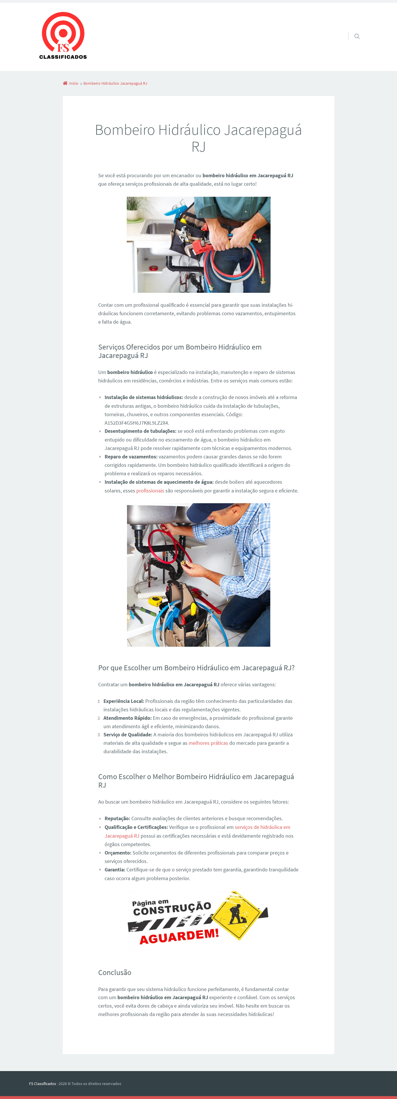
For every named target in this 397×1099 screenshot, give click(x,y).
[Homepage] (63, 37)
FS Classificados (42, 1083)
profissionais (150, 490)
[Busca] (352, 30)
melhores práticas (208, 743)
